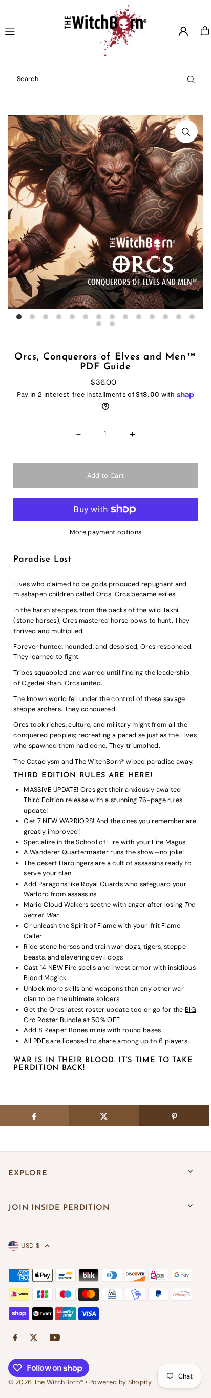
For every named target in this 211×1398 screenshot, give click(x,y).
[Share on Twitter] (104, 1115)
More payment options (105, 532)
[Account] (183, 31)
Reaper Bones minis (75, 1030)
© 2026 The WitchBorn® (45, 1381)
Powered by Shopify (120, 1381)
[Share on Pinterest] (174, 1115)
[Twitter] (34, 1338)
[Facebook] (15, 1338)
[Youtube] (55, 1338)
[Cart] (205, 30)
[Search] (191, 79)
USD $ (30, 1245)
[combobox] (105, 79)
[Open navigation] (25, 30)
